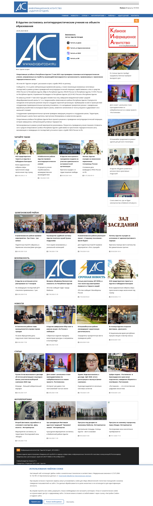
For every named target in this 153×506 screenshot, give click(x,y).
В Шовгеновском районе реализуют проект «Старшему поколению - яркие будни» (92, 238)
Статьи (85, 15)
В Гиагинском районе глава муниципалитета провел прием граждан (27, 329)
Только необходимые (54, 502)
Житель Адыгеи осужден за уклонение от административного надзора (122, 238)
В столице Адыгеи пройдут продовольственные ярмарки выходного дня (120, 75)
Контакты (135, 15)
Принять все (35, 502)
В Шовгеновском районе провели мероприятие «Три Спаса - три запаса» (28, 238)
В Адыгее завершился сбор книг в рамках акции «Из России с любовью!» (60, 329)
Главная (65, 15)
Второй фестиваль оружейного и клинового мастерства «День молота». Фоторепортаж (28, 424)
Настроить (70, 502)
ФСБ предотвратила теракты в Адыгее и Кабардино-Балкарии (23, 158)
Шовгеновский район (26, 212)
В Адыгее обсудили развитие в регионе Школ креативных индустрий (121, 171)
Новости (74, 15)
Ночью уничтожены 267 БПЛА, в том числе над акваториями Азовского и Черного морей (90, 283)
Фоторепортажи (98, 15)
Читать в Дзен (75, 43)
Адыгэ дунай (123, 15)
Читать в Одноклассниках (80, 48)
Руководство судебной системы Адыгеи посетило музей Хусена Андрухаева (59, 238)
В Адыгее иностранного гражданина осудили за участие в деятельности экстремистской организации (69, 161)
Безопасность (70, 35)
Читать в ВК (74, 58)
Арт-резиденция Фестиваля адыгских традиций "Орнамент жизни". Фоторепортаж (59, 424)
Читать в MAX (75, 53)
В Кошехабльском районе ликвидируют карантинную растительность (88, 329)
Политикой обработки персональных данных (75, 476)
